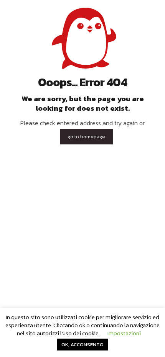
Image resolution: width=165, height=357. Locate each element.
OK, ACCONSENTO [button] (82, 344)
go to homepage (86, 136)
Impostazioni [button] (124, 333)
